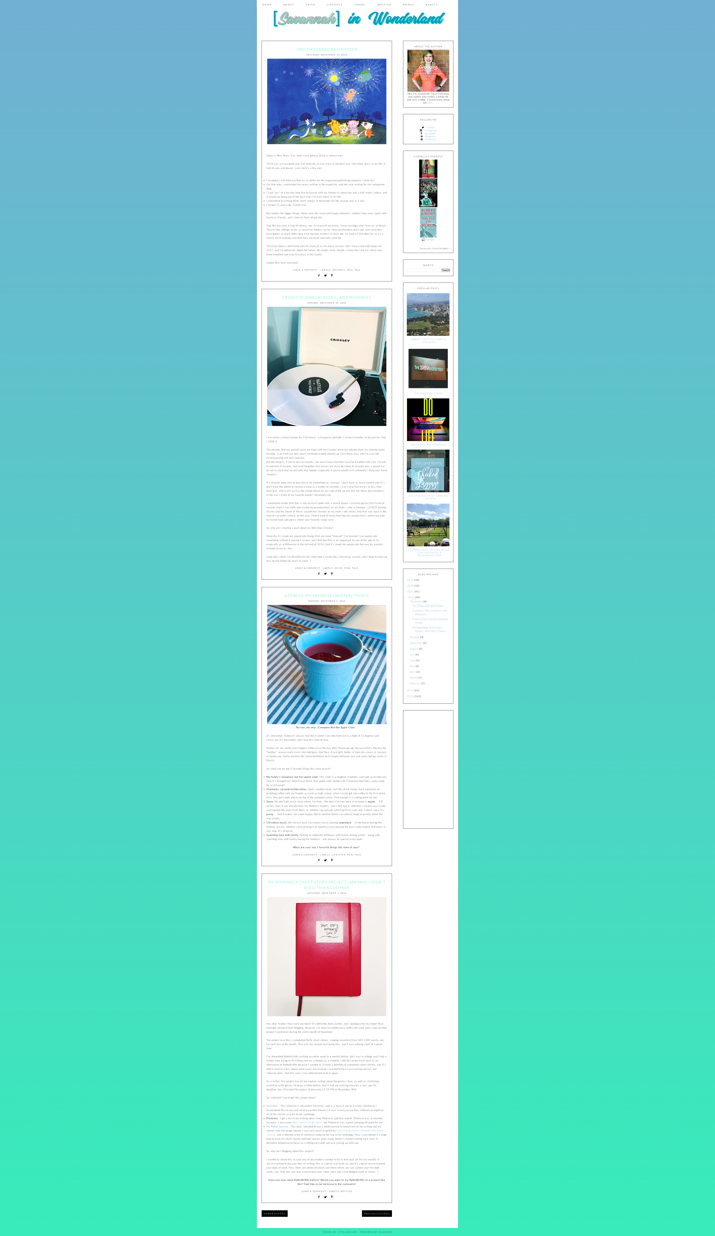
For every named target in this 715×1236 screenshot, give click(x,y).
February (415, 683)
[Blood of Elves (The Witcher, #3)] (428, 176)
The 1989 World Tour (428, 393)
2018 (410, 585)
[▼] (407, 597)
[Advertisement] (428, 769)
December (416, 601)
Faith (310, 4)
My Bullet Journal (277, 1126)
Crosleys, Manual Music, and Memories (326, 297)
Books (408, 4)
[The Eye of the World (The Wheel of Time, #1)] (428, 236)
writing (346, 1191)
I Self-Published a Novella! (428, 444)
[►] (406, 580)
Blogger (386, 1232)
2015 (410, 690)
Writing (384, 4)
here (430, 102)
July (412, 654)
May (412, 666)
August (414, 648)
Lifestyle (335, 4)
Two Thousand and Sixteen (327, 49)
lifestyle (339, 854)
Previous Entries (377, 1213)
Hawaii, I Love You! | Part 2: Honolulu (428, 340)
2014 (410, 696)
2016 (411, 597)
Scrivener (272, 1105)
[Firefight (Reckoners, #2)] (428, 239)
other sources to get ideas (307, 1122)
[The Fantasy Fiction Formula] (428, 206)
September (416, 642)
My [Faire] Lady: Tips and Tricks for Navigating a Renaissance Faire (428, 552)
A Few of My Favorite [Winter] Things (326, 595)
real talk (354, 270)
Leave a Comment (305, 270)
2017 (410, 591)
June (412, 660)
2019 (410, 580)
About (288, 4)
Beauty (432, 4)
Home (267, 4)
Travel (360, 4)
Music (339, 568)
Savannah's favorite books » (435, 248)
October (414, 637)
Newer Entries (274, 1213)
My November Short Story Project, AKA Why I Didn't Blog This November (327, 885)
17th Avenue (347, 1232)
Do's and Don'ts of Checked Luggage (428, 497)
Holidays (338, 270)
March (413, 677)
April (413, 671)
